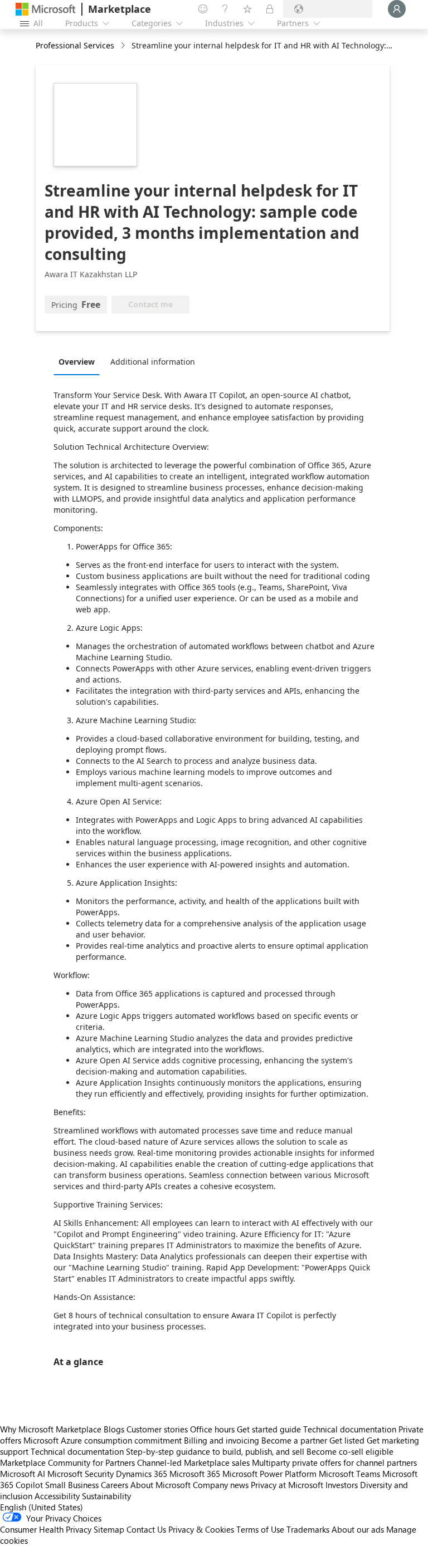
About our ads (358, 1529)
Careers (114, 1484)
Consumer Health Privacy (45, 1529)
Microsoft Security (80, 1473)
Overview (77, 361)
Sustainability (106, 1495)
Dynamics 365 (141, 1473)
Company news (221, 1484)
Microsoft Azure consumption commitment (103, 1440)
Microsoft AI (22, 1473)
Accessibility (57, 1495)
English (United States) (41, 1507)
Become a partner (294, 1440)
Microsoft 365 (194, 1473)
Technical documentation (349, 1429)
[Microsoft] (46, 9)
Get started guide (269, 1429)
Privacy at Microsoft (287, 1484)
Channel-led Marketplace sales (193, 1462)
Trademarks (307, 1529)
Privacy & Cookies (201, 1529)
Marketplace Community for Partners (67, 1462)
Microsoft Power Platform (269, 1473)
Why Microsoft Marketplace (50, 1429)
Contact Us (146, 1529)
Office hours (212, 1429)
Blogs (114, 1429)
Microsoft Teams (349, 1473)
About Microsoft (160, 1484)
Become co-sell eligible (350, 1451)
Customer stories (157, 1429)
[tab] (79, 361)
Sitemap (109, 1529)
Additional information (152, 361)
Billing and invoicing (221, 1440)
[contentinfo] (124, 46)
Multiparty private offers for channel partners (334, 1462)
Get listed (346, 1440)
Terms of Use (260, 1529)
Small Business (72, 1484)
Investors (341, 1484)
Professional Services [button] (75, 45)
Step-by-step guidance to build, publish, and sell (215, 1451)
